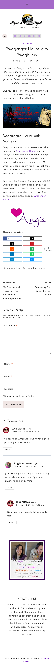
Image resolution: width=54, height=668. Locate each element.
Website (8, 389)
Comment (10, 325)
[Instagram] (19, 36)
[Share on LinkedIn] (12, 254)
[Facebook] (15, 36)
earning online (12, 268)
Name (8, 364)
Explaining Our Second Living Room (43, 288)
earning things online (34, 268)
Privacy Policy (26, 396)
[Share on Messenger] (32, 259)
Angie (18, 61)
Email (8, 376)
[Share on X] (32, 238)
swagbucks (27, 44)
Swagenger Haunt (26, 151)
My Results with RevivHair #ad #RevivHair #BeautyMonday (12, 290)
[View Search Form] (4, 36)
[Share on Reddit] (12, 249)
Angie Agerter (23, 463)
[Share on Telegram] (12, 259)
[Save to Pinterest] (32, 244)
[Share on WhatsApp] (32, 254)
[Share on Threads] (12, 244)
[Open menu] (27, 4)
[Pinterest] (34, 36)
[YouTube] (29, 36)
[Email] (39, 36)
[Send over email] (32, 249)
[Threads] (24, 36)
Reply (7, 449)
